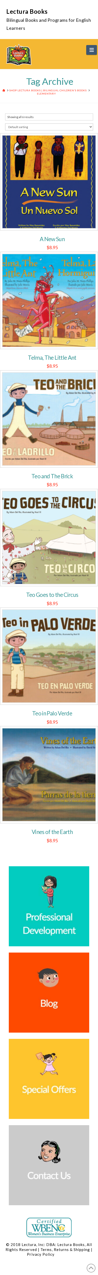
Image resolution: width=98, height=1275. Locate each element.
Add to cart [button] (52, 221)
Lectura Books (27, 11)
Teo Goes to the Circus (52, 594)
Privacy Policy (41, 1254)
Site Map (63, 1254)
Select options (52, 696)
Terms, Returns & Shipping (65, 1249)
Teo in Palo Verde (52, 713)
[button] (91, 50)
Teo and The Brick (52, 476)
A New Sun (52, 239)
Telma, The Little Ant (52, 357)
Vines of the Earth (52, 831)
